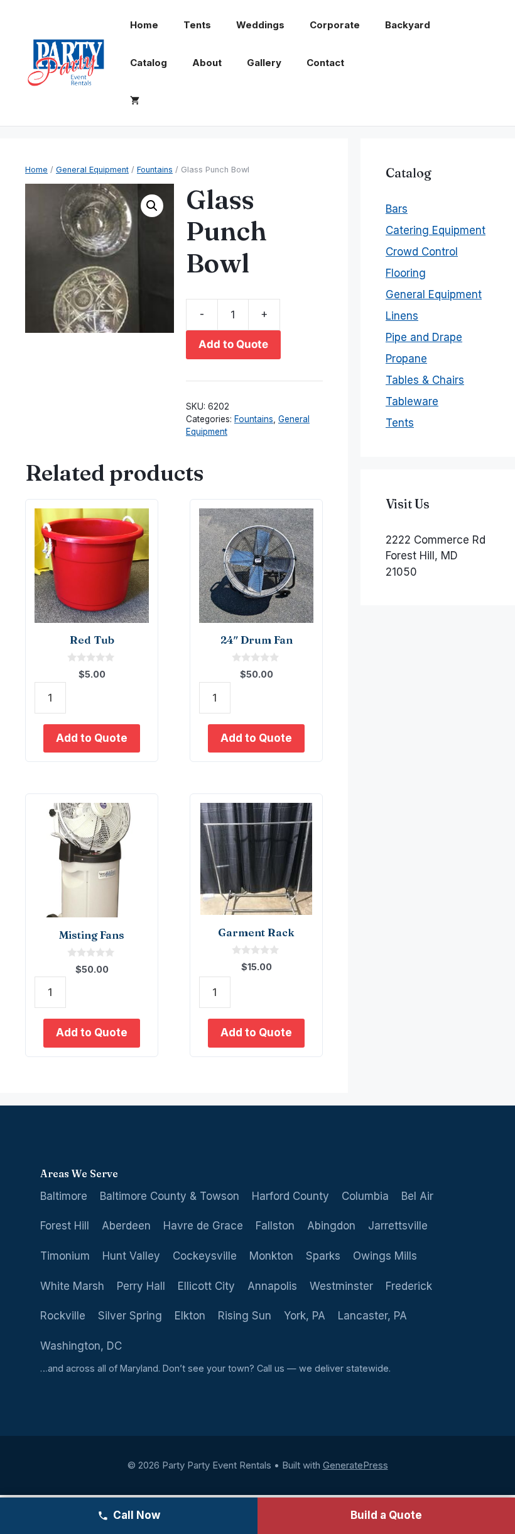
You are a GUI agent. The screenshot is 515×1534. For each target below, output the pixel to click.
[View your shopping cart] (134, 101)
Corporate (335, 25)
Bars (397, 209)
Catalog (148, 63)
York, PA (304, 1315)
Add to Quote (233, 344)
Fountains (155, 169)
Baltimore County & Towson (169, 1196)
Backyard (407, 25)
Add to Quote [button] (91, 738)
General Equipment (92, 169)
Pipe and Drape (424, 337)
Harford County (290, 1196)
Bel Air (417, 1196)
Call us (271, 1368)
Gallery (264, 63)
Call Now (136, 1515)
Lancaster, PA (372, 1315)
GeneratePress (355, 1465)
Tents (197, 25)
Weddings (260, 25)
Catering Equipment (435, 230)
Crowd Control (422, 251)
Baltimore (63, 1196)
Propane (406, 358)
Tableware (412, 401)
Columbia (365, 1196)
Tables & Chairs (425, 380)
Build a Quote (386, 1515)
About (207, 63)
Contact (325, 63)
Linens (402, 316)
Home (144, 25)
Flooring (406, 273)
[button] (152, 205)
